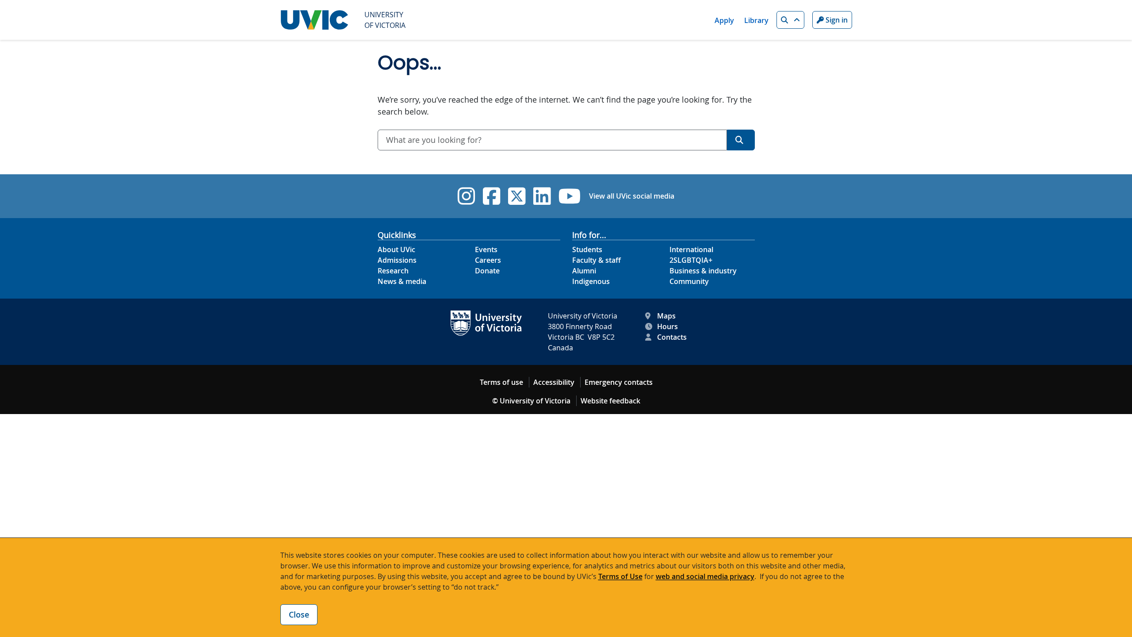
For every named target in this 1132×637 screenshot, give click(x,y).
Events (486, 249)
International (691, 249)
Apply (724, 20)
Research (393, 271)
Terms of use (501, 382)
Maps (666, 316)
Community (689, 281)
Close (299, 614)
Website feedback (610, 401)
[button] (790, 20)
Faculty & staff (596, 260)
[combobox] (552, 140)
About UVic (396, 249)
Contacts (672, 337)
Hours (667, 326)
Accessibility (553, 382)
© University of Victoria (531, 401)
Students (587, 249)
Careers (488, 260)
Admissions (397, 260)
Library (756, 20)
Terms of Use (620, 576)
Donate (487, 271)
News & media (402, 281)
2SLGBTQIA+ (690, 260)
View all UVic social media (631, 196)
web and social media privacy (705, 576)
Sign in (836, 20)
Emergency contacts (619, 382)
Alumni (584, 271)
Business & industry (703, 271)
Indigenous (591, 281)
